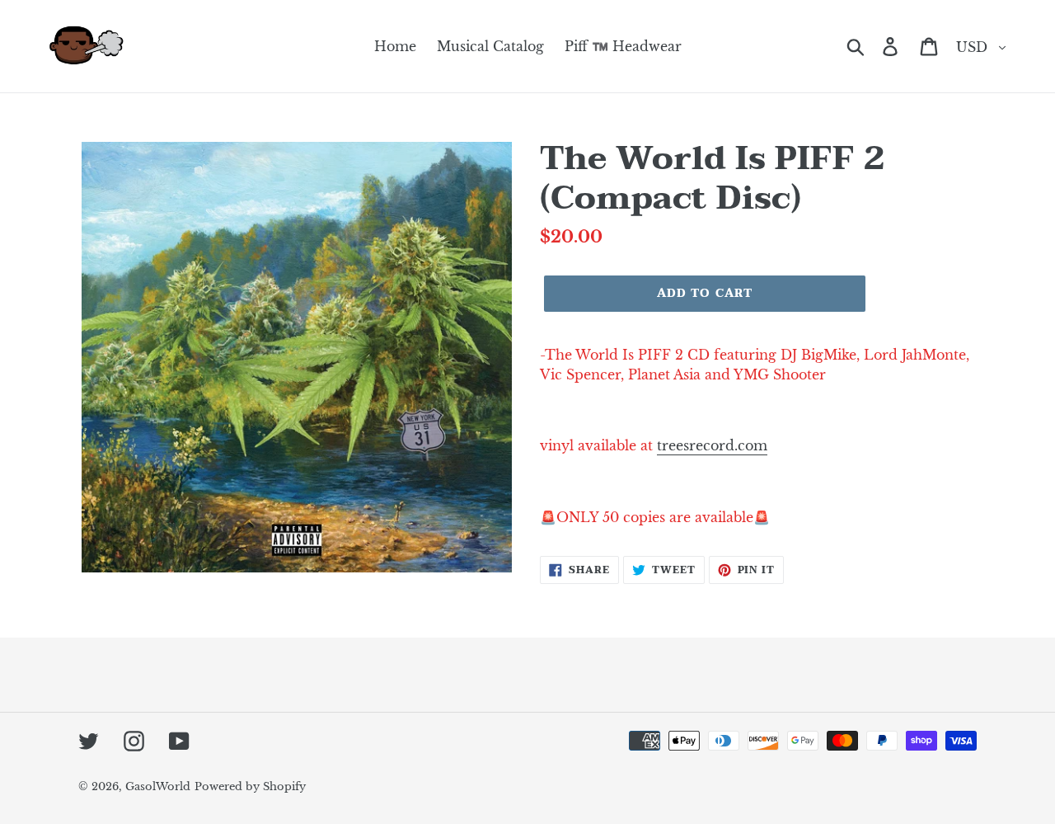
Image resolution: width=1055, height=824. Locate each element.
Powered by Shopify (250, 786)
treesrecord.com (712, 445)
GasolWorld (157, 786)
